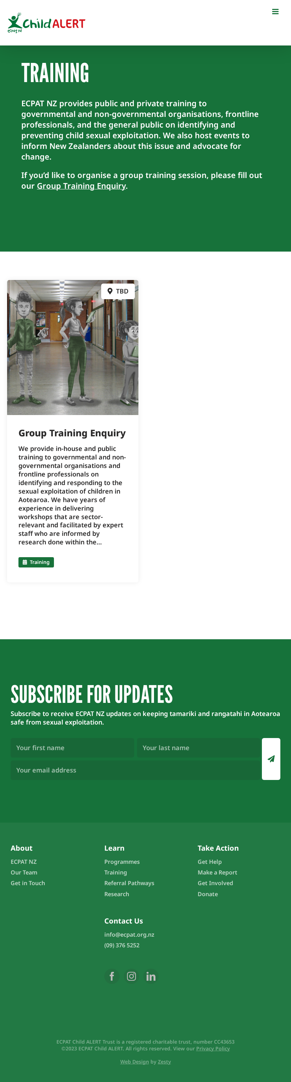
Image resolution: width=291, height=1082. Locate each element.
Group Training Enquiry (81, 185)
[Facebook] (112, 976)
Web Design (134, 1061)
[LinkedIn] (151, 976)
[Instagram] (131, 976)
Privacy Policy (213, 1048)
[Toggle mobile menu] (276, 11)
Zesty (164, 1061)
